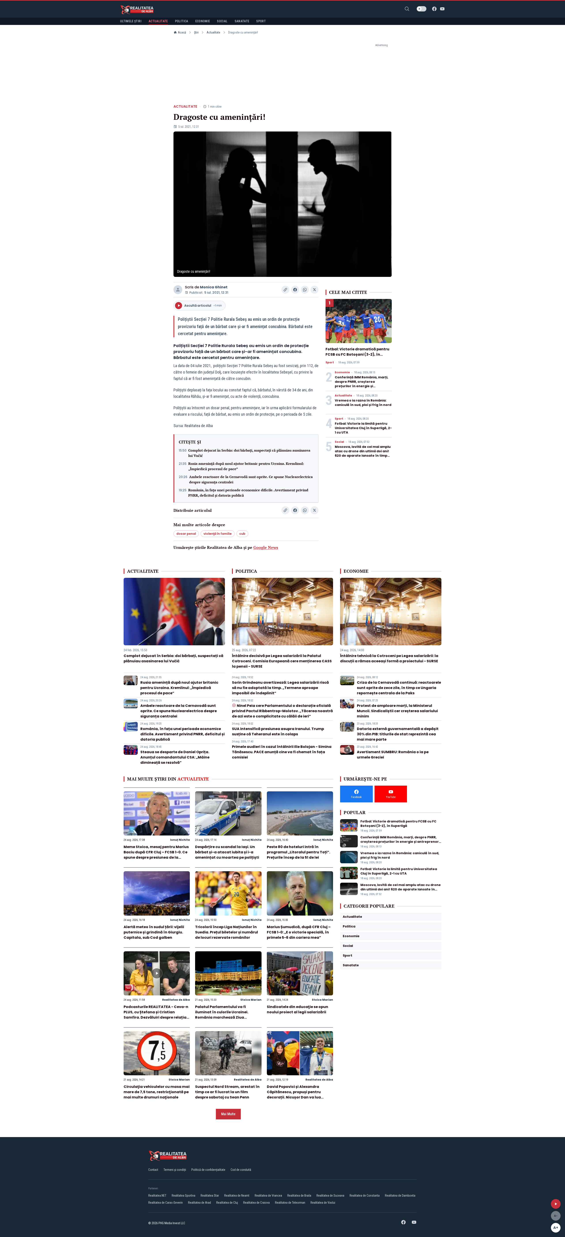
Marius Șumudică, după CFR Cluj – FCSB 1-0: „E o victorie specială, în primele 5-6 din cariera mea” (299, 932)
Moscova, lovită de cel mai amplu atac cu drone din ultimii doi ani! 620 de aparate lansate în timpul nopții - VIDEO (363, 453)
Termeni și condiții (175, 1169)
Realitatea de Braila (299, 1195)
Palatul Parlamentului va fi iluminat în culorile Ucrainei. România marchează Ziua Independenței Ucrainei (221, 1014)
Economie (342, 372)
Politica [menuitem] (181, 21)
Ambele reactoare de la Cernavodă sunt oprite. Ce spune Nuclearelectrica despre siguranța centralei (251, 479)
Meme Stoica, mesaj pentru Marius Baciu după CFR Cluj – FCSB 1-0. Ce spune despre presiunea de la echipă (156, 854)
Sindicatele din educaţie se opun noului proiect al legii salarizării (297, 1009)
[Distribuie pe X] (314, 290)
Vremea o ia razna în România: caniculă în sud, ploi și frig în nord (363, 402)
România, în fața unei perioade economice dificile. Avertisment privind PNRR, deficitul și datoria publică (248, 493)
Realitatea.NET (157, 1195)
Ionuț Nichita (180, 840)
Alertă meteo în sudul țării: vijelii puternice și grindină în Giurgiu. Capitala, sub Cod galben (154, 932)
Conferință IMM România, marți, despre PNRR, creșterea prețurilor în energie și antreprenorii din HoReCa (361, 384)
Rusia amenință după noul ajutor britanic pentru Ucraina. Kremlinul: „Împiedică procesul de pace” (246, 466)
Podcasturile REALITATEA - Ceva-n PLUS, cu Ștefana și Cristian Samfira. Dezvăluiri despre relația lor (156, 1014)
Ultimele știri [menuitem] (130, 21)
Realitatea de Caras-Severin (165, 1202)
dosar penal (186, 533)
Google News (265, 547)
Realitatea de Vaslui (323, 1202)
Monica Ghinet (214, 287)
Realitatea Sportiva (183, 1195)
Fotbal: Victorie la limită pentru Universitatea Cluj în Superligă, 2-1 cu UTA (363, 428)
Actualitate (213, 32)
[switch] (421, 8)
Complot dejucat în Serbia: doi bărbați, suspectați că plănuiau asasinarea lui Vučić (249, 453)
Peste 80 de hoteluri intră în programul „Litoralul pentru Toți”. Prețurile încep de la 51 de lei (298, 852)
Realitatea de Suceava (330, 1195)
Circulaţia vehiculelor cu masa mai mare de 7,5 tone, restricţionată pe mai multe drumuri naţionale (157, 1092)
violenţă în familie (217, 533)
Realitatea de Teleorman (290, 1202)
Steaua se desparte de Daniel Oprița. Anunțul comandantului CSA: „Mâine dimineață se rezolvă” (174, 757)
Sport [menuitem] (261, 21)
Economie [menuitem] (202, 21)
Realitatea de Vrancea (268, 1195)
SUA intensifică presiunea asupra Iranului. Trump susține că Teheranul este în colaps (278, 731)
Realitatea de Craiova (256, 1202)
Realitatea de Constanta (365, 1195)
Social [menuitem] (222, 21)
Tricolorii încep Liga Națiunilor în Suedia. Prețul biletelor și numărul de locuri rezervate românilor (226, 932)
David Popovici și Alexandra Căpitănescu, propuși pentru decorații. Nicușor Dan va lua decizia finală (294, 1094)
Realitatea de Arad (199, 1202)
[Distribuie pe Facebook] (295, 290)
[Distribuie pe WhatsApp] (305, 290)
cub (242, 533)
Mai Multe (228, 1114)
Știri (196, 32)
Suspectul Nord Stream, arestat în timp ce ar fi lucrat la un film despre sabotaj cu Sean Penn (227, 1092)
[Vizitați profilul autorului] (177, 289)
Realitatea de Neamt (236, 1195)
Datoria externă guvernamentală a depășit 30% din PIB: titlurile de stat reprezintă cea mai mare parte (398, 734)
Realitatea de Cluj (227, 1202)
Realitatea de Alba (176, 1000)
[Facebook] (434, 8)
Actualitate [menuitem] (158, 21)
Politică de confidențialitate (208, 1169)
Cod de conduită (241, 1169)
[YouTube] (442, 8)
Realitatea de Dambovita (400, 1195)
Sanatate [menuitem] (242, 21)
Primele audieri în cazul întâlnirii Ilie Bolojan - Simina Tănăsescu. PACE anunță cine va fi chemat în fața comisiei (281, 752)
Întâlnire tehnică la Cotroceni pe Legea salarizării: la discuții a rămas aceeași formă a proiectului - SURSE (389, 658)
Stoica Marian (251, 1000)
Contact (153, 1169)
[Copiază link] (285, 290)
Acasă (182, 32)
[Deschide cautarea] (407, 8)
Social (339, 442)
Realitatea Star (210, 1195)
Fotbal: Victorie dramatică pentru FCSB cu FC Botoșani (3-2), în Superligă (357, 354)
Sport (330, 362)
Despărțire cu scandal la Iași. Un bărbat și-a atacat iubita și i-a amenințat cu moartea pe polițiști (227, 852)
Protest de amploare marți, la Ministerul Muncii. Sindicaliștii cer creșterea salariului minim (397, 711)
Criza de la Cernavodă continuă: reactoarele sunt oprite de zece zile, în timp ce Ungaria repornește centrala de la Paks (399, 688)
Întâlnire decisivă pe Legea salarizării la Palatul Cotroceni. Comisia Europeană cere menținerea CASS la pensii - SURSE (282, 661)
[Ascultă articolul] (556, 1204)
